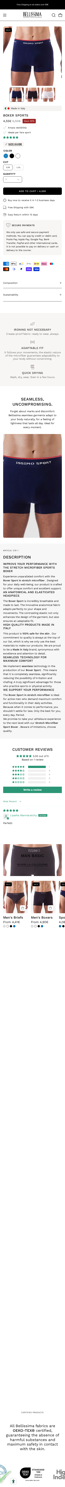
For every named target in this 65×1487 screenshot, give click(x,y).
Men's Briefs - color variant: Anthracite (4, 926)
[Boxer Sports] (17, 94)
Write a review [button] (32, 789)
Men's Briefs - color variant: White (7, 926)
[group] (32, 4)
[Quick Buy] (23, 908)
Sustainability (10, 294)
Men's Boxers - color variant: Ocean (42, 926)
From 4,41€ (11, 922)
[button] (53, 15)
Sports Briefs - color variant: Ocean (60, 926)
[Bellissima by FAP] (32, 15)
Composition (10, 283)
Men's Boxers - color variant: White (35, 926)
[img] (10, 810)
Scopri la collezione (32, 864)
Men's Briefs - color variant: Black (11, 926)
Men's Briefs (13, 917)
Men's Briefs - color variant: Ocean (14, 926)
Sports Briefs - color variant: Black (63, 926)
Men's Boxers (42, 917)
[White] (17, 156)
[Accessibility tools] (13, 1481)
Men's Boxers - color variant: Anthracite (32, 926)
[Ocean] (5, 156)
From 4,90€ (39, 922)
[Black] (11, 156)
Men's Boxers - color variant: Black (39, 926)
